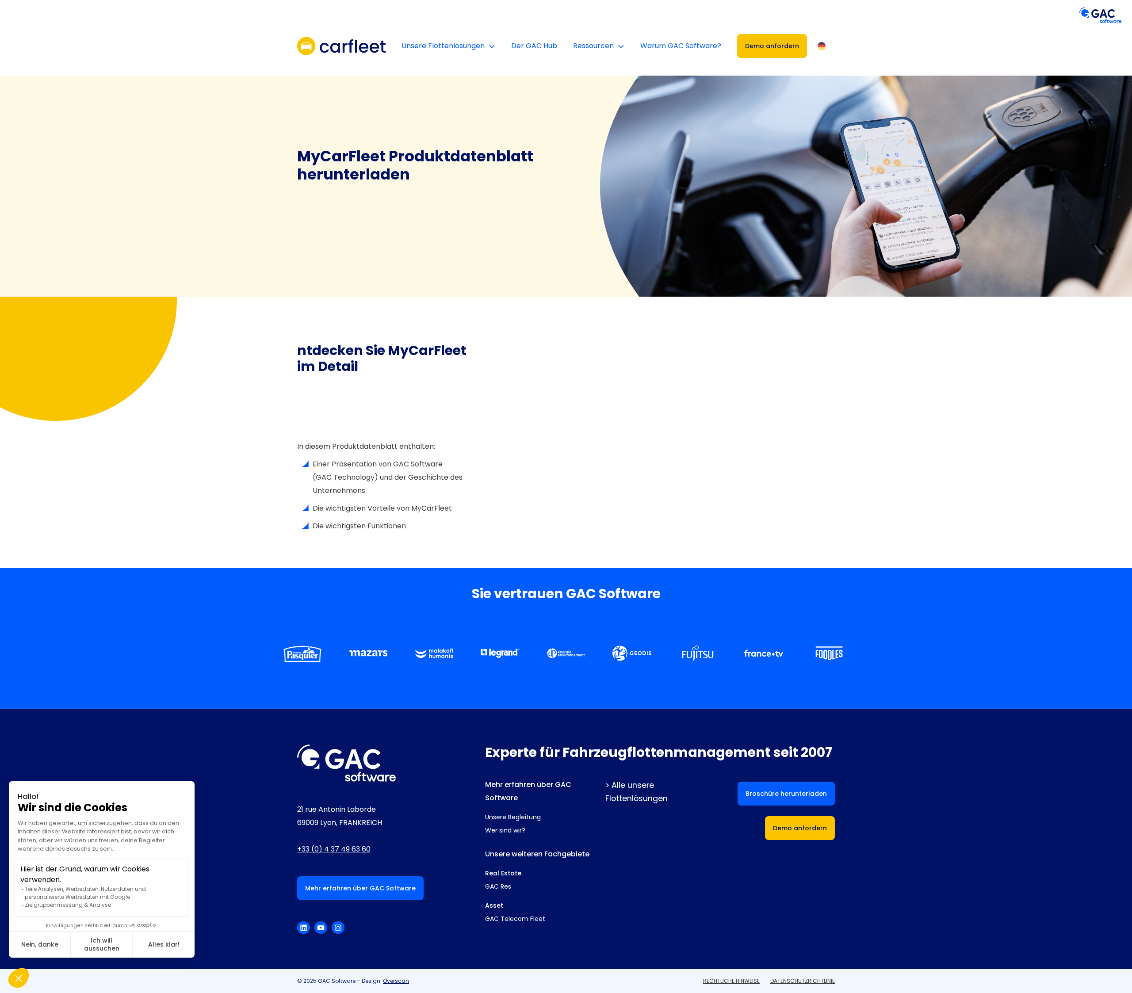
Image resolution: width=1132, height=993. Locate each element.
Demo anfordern (772, 46)
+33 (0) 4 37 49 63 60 (334, 849)
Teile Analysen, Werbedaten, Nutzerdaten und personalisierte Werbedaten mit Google (85, 893)
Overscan (396, 981)
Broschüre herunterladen (786, 793)
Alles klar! (164, 944)
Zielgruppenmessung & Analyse (68, 905)
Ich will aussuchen (101, 944)
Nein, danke (39, 944)
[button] (18, 978)
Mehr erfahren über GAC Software (360, 888)
